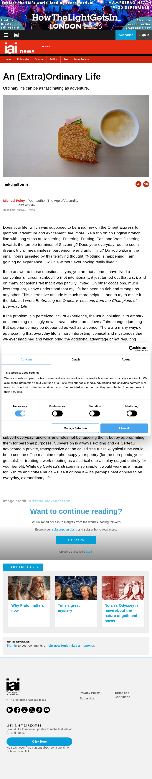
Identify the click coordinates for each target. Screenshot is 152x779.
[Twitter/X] (32, 710)
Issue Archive (81, 59)
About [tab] (126, 359)
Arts (66, 59)
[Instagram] (24, 710)
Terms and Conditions (122, 695)
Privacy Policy (90, 692)
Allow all (124, 428)
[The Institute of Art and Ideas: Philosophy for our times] (6, 35)
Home (8, 59)
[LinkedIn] (9, 710)
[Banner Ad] (76, 15)
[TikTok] (39, 710)
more (47, 46)
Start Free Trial (76, 539)
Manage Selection (75, 428)
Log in (89, 551)
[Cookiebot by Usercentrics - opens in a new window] (131, 348)
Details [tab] (76, 359)
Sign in (12, 645)
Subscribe (87, 698)
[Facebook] (17, 710)
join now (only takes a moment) (70, 645)
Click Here (39, 741)
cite (146, 184)
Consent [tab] (26, 359)
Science (39, 59)
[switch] (57, 413)
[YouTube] (47, 710)
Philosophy (23, 59)
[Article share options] (138, 184)
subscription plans (64, 529)
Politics (53, 59)
